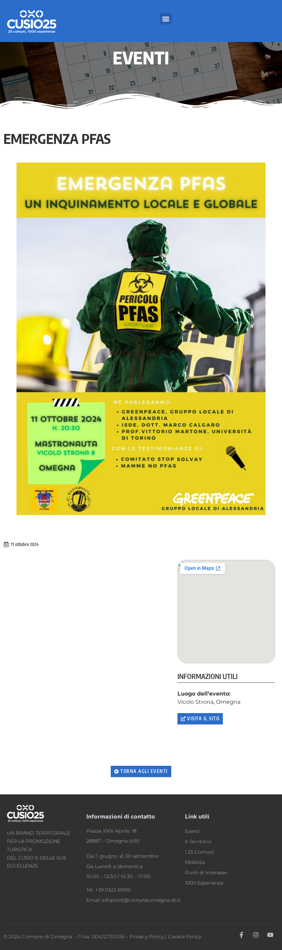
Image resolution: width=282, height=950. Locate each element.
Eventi (192, 831)
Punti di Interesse (206, 872)
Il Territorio (198, 841)
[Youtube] (270, 935)
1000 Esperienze (204, 883)
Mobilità (195, 862)
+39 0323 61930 (113, 890)
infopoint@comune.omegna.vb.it (141, 900)
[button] (166, 18)
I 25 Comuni (199, 852)
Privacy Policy (147, 936)
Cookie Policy (185, 936)
